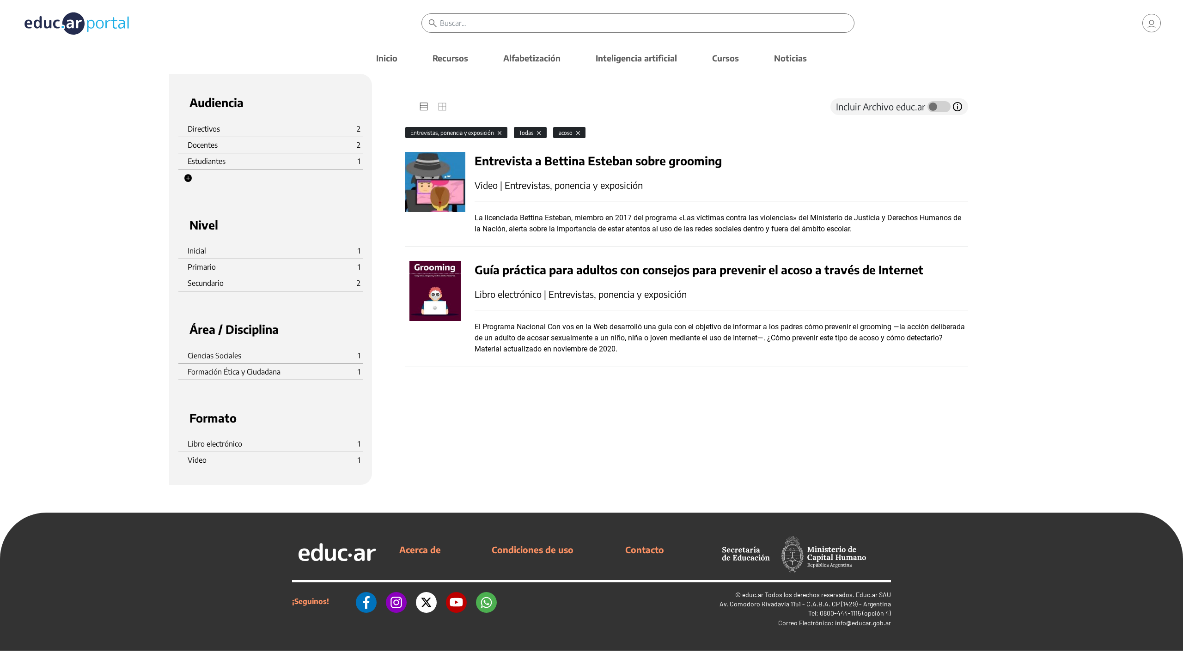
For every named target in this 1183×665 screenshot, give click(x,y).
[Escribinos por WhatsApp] (486, 601)
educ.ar (752, 594)
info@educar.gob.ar (863, 623)
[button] (188, 178)
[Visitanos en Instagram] (396, 601)
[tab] (424, 106)
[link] (1151, 23)
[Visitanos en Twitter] (426, 601)
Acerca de (420, 549)
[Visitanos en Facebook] (366, 601)
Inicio (386, 58)
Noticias (790, 58)
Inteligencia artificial (636, 58)
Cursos (725, 58)
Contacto (644, 549)
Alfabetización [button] (532, 58)
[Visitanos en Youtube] (456, 601)
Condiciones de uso (532, 549)
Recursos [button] (450, 58)
